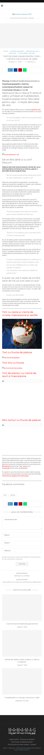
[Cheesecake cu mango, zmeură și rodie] (22, 681)
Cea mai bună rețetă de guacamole (22, 624)
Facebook (6, 468)
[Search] (42, 6)
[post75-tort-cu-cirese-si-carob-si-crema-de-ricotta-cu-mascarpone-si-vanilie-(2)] (22, 334)
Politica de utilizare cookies (18, 744)
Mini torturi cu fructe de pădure (21, 420)
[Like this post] (11, 70)
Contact (33, 744)
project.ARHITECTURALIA (22, 750)
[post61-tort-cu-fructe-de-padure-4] (11, 357)
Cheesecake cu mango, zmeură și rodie (22, 698)
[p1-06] (10, 154)
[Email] (38, 6)
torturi (12, 495)
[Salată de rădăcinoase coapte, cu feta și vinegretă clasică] (22, 643)
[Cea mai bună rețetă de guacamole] (22, 607)
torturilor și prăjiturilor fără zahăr (15, 476)
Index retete (14, 739)
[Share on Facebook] (15, 70)
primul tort (36, 109)
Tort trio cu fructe (13, 362)
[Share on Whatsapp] (25, 70)
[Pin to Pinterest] (20, 70)
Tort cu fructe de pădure (17, 352)
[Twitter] (29, 6)
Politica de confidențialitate (22, 742)
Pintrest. (24, 468)
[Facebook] (27, 6)
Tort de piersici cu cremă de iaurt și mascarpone (19, 375)
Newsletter (6, 466)
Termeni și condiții (27, 739)
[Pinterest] (34, 6)
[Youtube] (36, 6)
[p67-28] (12, 368)
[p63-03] (22, 398)
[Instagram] (32, 6)
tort (5, 495)
